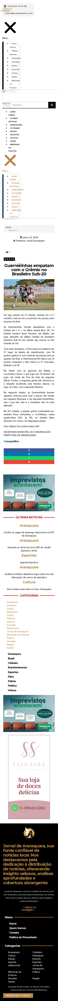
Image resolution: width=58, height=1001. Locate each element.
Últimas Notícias (14, 53)
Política (15, 73)
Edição (14, 66)
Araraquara (16, 58)
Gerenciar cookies (18, 995)
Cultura (29, 582)
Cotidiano (16, 62)
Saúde (14, 77)
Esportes (15, 69)
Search (6, 103)
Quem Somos (13, 45)
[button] (10, 30)
